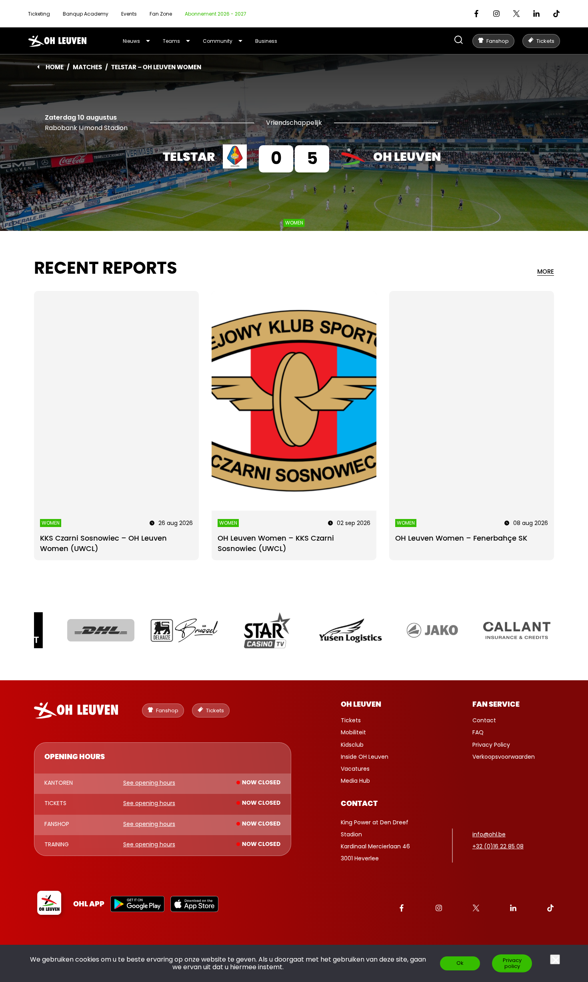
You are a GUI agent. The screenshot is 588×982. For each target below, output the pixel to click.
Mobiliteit (353, 732)
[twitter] (516, 13)
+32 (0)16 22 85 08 (498, 846)
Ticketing (39, 14)
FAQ (478, 732)
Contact (484, 720)
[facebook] (476, 13)
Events (129, 14)
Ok (460, 963)
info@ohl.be (489, 834)
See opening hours (149, 783)
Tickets (351, 720)
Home (55, 67)
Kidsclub (352, 745)
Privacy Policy (491, 745)
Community (217, 41)
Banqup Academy (85, 14)
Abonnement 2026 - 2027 (215, 14)
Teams (171, 41)
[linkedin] (536, 13)
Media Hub (355, 781)
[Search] (458, 40)
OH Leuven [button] (361, 704)
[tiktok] (556, 13)
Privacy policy (512, 963)
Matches (87, 67)
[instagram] (496, 13)
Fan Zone (161, 14)
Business (266, 41)
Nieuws (131, 41)
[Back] (38, 67)
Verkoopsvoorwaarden (503, 757)
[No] (555, 959)
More (545, 272)
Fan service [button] (496, 704)
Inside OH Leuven (364, 757)
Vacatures (355, 769)
